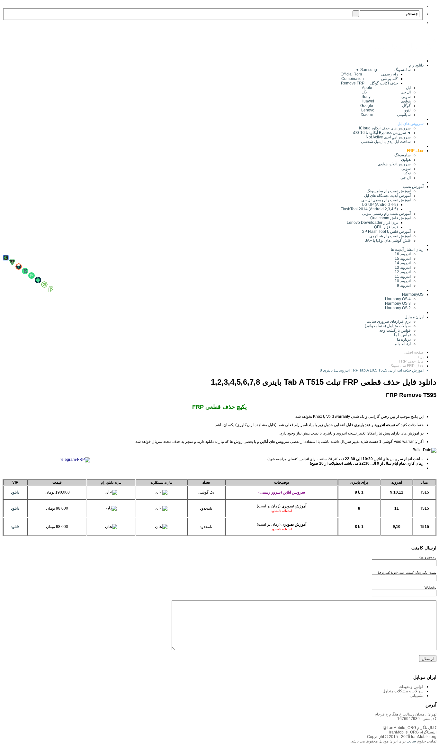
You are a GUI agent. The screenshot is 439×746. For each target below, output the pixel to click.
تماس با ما (402, 335)
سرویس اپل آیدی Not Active (388, 137)
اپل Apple (386, 87)
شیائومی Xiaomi (386, 114)
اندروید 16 (403, 254)
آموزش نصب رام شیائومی (390, 236)
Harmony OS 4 (398, 299)
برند (420, 357)
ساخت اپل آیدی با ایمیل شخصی (386, 141)
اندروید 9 (404, 285)
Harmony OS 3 (398, 303)
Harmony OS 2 (398, 308)
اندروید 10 (403, 281)
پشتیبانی (417, 695)
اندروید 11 (401, 276)
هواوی (406, 159)
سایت (411, 741)
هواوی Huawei (386, 101)
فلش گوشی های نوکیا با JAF (388, 240)
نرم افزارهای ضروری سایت (389, 321)
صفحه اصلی (414, 352)
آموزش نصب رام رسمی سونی (386, 213)
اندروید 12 (402, 272)
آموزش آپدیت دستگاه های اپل (387, 195)
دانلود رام (416, 65)
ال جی (405, 177)
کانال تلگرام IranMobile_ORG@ (409, 727)
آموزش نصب (413, 186)
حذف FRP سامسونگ (407, 366)
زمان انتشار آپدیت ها (407, 249)
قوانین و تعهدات (411, 686)
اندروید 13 (403, 267)
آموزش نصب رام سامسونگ (389, 191)
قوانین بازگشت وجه (395, 330)
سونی (406, 168)
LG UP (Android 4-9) (380, 204)
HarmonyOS (413, 294)
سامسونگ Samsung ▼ (383, 69)
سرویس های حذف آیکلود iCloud (385, 128)
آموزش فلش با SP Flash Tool (386, 231)
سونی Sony (386, 96)
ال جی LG (386, 92)
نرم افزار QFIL (386, 227)
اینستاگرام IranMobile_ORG (412, 732)
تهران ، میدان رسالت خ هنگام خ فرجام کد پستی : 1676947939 (405, 716)
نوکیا (407, 173)
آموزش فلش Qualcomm (390, 218)
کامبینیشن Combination (369, 78)
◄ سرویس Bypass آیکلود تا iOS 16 (382, 132)
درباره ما (404, 339)
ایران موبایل (414, 317)
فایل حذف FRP (411, 361)
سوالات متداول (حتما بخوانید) (388, 326)
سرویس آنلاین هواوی (394, 164)
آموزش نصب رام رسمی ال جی (386, 200)
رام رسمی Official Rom (369, 74)
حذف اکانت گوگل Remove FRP (369, 83)
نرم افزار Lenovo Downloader (372, 222)
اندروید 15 (403, 258)
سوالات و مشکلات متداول (403, 691)
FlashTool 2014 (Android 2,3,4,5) (369, 209)
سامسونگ (402, 155)
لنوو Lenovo (386, 110)
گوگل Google (385, 105)
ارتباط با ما (402, 344)
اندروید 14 (403, 263)
